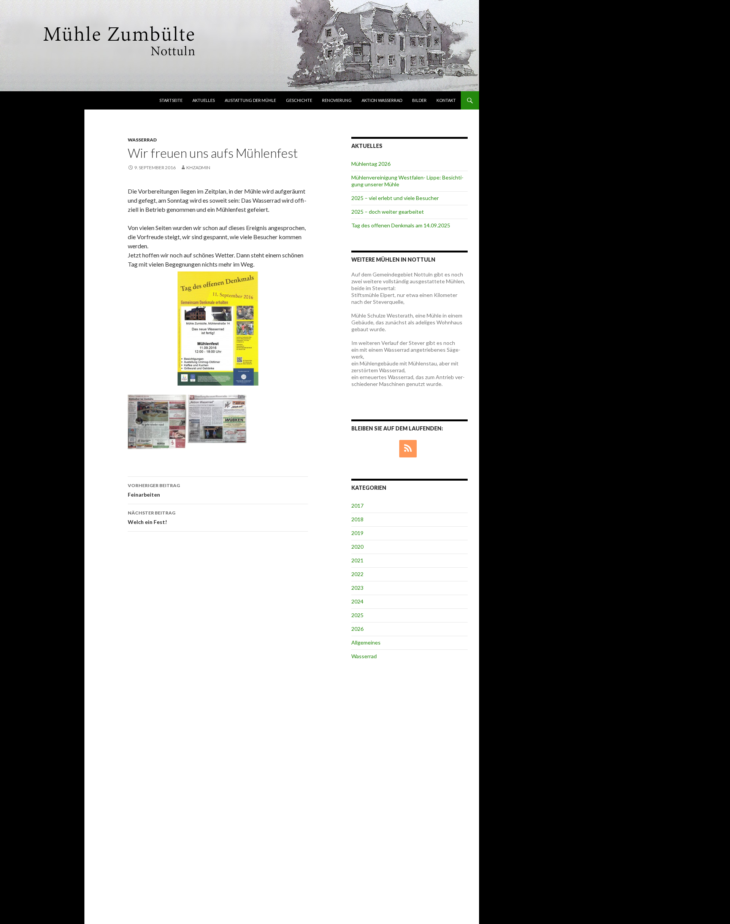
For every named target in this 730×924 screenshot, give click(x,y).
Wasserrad (142, 140)
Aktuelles (203, 100)
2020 (357, 546)
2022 (357, 574)
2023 (357, 587)
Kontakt (446, 100)
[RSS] (408, 448)
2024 (357, 601)
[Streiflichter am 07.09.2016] (217, 417)
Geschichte (299, 100)
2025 (357, 615)
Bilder (419, 100)
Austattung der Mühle (250, 100)
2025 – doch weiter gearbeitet (387, 211)
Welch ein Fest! (151, 517)
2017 (357, 505)
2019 (357, 533)
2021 (357, 560)
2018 (357, 519)
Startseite (170, 100)
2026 (357, 629)
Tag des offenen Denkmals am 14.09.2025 (400, 225)
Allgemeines (366, 642)
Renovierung (337, 100)
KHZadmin (198, 167)
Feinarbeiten (154, 490)
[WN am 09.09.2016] (157, 421)
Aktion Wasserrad (382, 100)
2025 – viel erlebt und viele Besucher (395, 198)
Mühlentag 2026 (370, 163)
